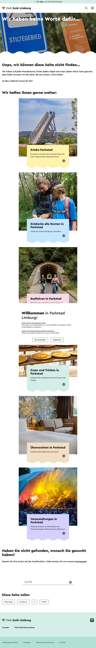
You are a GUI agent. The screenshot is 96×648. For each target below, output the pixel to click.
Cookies (62, 642)
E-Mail (44, 602)
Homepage (80, 561)
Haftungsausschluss (10, 642)
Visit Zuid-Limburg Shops (25, 627)
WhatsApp (8, 602)
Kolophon (27, 642)
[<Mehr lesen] (64, 161)
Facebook (23, 602)
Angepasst (57, 340)
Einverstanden (40, 340)
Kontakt (5, 627)
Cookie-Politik (54, 333)
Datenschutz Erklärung (45, 642)
